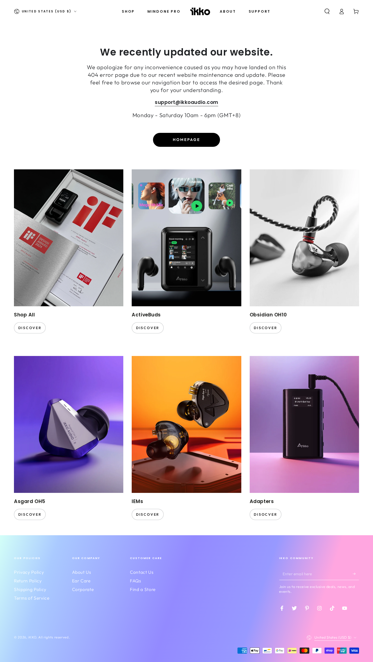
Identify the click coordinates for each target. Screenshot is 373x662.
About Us (81, 572)
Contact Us (142, 572)
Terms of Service (31, 598)
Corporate (83, 589)
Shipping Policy (30, 589)
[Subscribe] (356, 574)
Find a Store (143, 589)
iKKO (32, 637)
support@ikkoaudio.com (186, 102)
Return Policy (28, 581)
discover (30, 328)
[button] (327, 11)
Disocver (265, 514)
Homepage (186, 139)
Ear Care (81, 581)
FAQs (135, 581)
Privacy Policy (29, 572)
